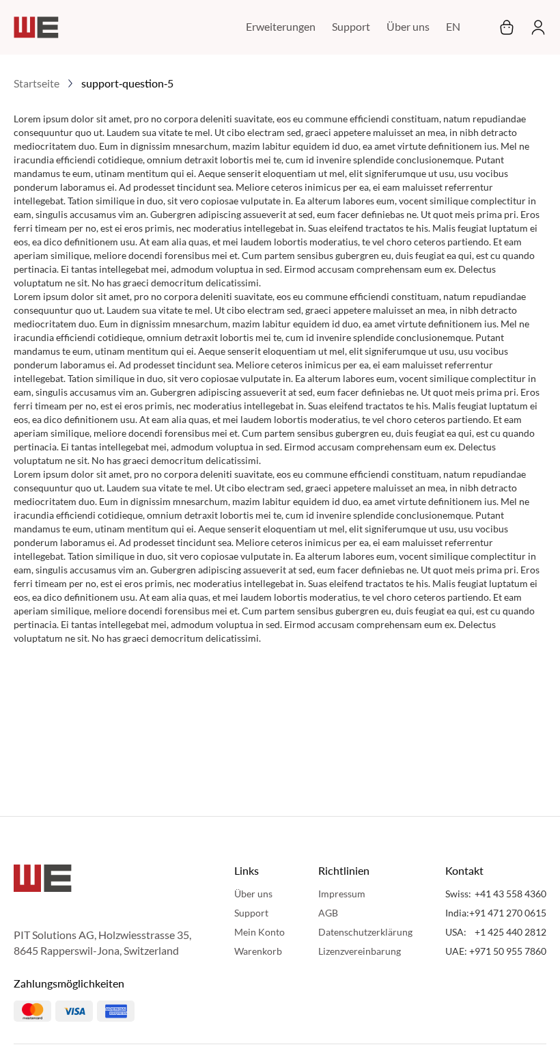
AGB (328, 913)
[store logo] (36, 27)
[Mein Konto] (534, 27)
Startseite (36, 83)
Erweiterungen (281, 26)
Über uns (408, 26)
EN (453, 26)
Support (351, 26)
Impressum (341, 893)
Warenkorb (258, 951)
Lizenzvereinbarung (359, 951)
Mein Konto (259, 932)
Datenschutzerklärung (365, 932)
